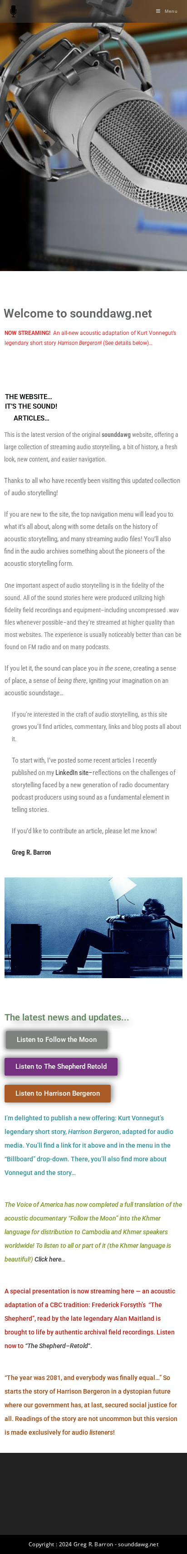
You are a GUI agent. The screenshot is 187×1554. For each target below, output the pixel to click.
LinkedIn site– (74, 773)
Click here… (50, 1259)
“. (58, 1345)
